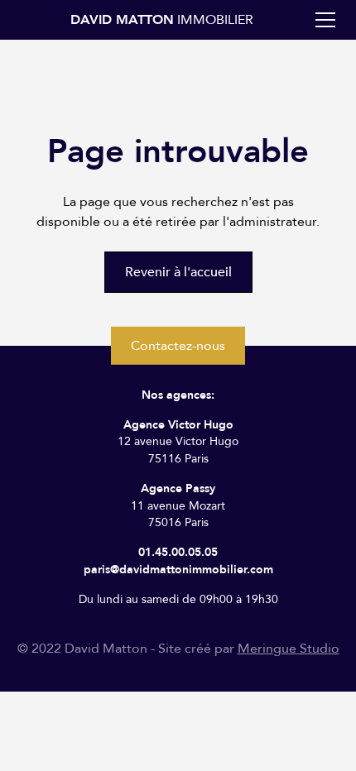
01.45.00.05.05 (178, 552)
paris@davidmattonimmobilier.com (178, 569)
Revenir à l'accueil (178, 272)
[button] (322, 20)
